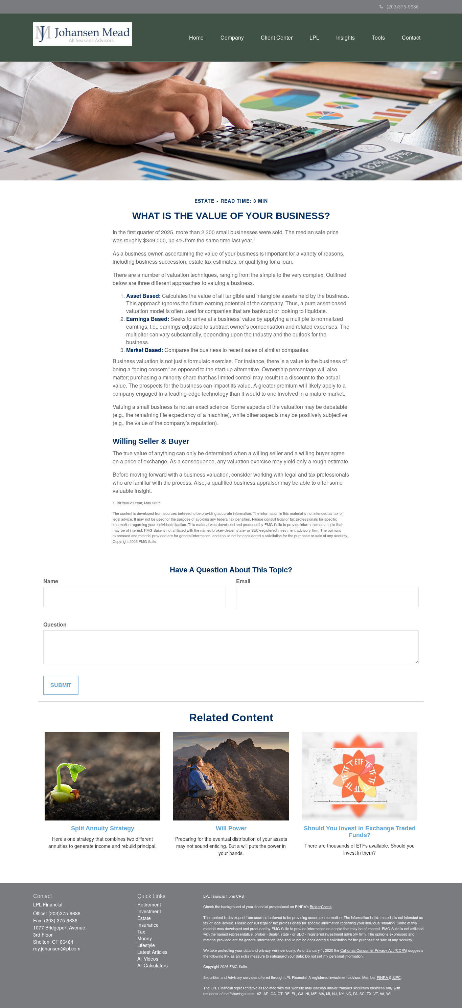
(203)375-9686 (403, 6)
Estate (144, 918)
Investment (149, 911)
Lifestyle (146, 945)
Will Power (231, 828)
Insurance (148, 924)
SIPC (396, 977)
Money (144, 938)
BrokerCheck (321, 906)
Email (243, 581)
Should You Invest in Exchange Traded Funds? (360, 831)
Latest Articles (152, 951)
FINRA (383, 977)
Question (55, 624)
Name (50, 581)
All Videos (147, 958)
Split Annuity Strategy (102, 828)
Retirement (149, 904)
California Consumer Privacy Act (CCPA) (373, 950)
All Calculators (152, 965)
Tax (141, 931)
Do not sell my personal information (334, 956)
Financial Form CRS (227, 896)
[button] (232, 37)
